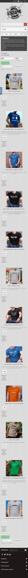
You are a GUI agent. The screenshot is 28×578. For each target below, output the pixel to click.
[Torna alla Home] (2, 34)
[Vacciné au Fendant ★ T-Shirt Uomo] (14, 508)
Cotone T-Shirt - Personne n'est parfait (14, 403)
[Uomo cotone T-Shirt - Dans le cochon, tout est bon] (14, 199)
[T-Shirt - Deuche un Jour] (14, 81)
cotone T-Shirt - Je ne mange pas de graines (14, 478)
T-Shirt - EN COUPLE (14, 439)
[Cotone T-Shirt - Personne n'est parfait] (14, 394)
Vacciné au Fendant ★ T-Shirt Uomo (14, 518)
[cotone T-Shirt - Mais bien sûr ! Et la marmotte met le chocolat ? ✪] (14, 354)
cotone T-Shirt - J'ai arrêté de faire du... (14, 325)
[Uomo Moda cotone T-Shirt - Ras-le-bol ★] (14, 239)
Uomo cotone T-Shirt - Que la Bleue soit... (14, 129)
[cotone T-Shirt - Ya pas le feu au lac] (14, 160)
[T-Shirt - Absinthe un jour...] (14, 276)
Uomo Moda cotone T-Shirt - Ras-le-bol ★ (14, 249)
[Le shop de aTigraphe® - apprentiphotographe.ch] (14, 11)
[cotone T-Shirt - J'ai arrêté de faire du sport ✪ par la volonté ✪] (14, 315)
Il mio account (5, 566)
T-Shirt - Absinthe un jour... (14, 285)
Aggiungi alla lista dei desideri (4, 102)
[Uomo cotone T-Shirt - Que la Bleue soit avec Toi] (14, 119)
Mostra (17, 58)
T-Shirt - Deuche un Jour (14, 91)
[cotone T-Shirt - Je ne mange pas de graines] (14, 468)
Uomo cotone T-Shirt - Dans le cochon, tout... (14, 209)
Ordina (2, 58)
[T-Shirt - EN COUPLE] (14, 430)
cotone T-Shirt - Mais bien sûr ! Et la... (14, 364)
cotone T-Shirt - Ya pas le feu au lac (14, 169)
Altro (3, 49)
